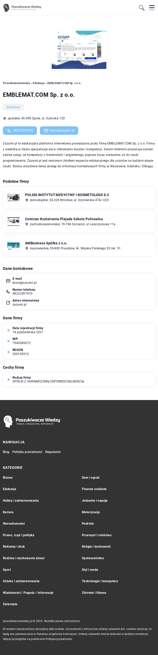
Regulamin (53, 452)
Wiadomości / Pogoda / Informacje (28, 593)
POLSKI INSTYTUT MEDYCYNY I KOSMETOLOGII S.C (67, 195)
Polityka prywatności (27, 452)
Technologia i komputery (100, 581)
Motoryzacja (91, 512)
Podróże (88, 523)
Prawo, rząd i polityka (18, 535)
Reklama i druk (14, 546)
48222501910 (23, 130)
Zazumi (8, 143)
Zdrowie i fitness (94, 593)
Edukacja (13, 107)
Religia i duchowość (96, 546)
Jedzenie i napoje (95, 500)
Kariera (8, 512)
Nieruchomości (14, 523)
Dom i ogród (90, 477)
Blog (6, 452)
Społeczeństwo (93, 558)
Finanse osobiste (94, 489)
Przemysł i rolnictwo (97, 535)
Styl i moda (90, 570)
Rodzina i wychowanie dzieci (24, 558)
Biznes (8, 477)
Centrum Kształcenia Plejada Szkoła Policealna (64, 219)
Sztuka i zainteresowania (21, 581)
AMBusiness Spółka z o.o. (46, 243)
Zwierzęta (10, 604)
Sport (7, 570)
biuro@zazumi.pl (62, 130)
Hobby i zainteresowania (21, 500)
